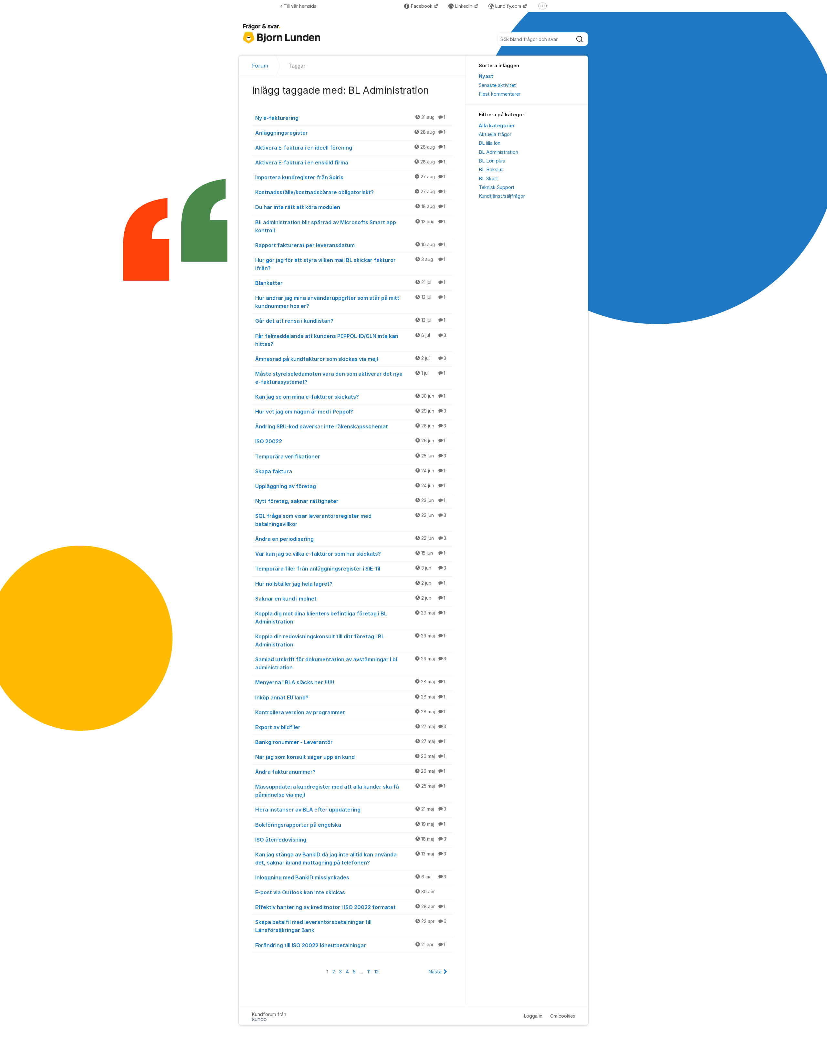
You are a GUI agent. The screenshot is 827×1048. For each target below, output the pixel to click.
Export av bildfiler (350, 727)
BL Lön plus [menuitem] (492, 161)
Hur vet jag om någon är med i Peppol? (350, 411)
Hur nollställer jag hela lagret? (350, 584)
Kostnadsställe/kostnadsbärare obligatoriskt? (350, 192)
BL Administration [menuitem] (498, 152)
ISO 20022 (350, 441)
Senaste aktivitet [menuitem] (497, 85)
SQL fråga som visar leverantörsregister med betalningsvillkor (350, 520)
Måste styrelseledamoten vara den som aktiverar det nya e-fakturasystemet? (350, 378)
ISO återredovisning (350, 839)
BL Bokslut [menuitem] (491, 170)
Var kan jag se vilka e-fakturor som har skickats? (350, 553)
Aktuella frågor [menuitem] (495, 134)
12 (376, 972)
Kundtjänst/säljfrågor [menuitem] (502, 196)
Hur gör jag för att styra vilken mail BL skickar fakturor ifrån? (350, 264)
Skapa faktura (350, 471)
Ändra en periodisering (350, 539)
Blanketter (350, 283)
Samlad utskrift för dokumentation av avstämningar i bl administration (350, 663)
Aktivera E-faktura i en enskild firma (350, 162)
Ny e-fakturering (350, 118)
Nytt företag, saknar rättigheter (350, 501)
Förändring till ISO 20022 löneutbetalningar (350, 945)
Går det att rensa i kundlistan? (350, 321)
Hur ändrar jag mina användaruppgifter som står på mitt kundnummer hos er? (350, 302)
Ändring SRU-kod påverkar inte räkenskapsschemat (350, 426)
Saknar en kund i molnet (350, 598)
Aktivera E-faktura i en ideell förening (350, 147)
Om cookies (562, 1016)
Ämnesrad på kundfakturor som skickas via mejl (350, 359)
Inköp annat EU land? (350, 697)
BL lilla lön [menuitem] (489, 143)
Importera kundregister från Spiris (350, 177)
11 (369, 972)
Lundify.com (508, 6)
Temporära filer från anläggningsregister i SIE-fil (350, 568)
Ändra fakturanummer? (350, 772)
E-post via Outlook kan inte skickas (345, 892)
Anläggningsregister (350, 133)
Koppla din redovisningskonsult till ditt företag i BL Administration (350, 640)
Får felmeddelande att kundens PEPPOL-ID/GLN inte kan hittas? (350, 340)
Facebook (422, 6)
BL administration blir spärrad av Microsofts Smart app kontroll (350, 226)
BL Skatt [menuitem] (488, 179)
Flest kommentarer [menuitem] (499, 94)
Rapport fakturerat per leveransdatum (350, 245)
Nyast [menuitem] (486, 76)
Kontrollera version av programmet (350, 712)
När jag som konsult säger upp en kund (350, 757)
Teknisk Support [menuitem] (497, 187)
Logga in (533, 1016)
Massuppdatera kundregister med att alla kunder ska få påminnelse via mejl (350, 790)
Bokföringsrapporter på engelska (350, 825)
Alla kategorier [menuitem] (497, 126)
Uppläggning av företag (350, 486)
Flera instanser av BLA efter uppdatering (350, 809)
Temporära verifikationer (350, 456)
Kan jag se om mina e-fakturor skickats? (350, 396)
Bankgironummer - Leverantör (350, 742)
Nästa (435, 972)
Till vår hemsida (300, 6)
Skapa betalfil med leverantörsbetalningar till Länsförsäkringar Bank (350, 926)
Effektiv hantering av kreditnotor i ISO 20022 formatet (350, 907)
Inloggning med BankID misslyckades (350, 877)
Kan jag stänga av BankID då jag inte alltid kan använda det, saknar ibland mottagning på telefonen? (350, 858)
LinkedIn (464, 6)
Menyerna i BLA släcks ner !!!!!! (350, 682)
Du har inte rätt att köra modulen (350, 207)
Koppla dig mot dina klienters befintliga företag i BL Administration (350, 617)
